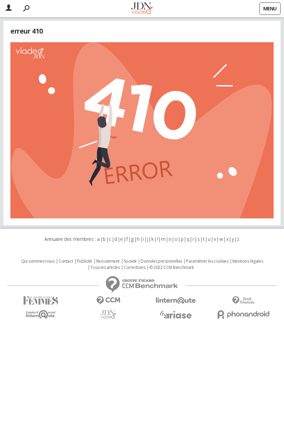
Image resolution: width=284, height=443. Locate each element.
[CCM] (108, 300)
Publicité (84, 261)
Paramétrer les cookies (207, 261)
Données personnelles (161, 261)
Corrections (134, 267)
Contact (66, 261)
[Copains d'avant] (40, 314)
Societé (130, 261)
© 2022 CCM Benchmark (171, 267)
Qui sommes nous (38, 261)
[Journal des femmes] (40, 300)
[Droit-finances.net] (243, 300)
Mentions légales (247, 261)
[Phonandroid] (243, 314)
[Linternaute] (176, 300)
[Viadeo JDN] (108, 314)
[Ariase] (176, 314)
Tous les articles (104, 267)
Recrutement (107, 261)
